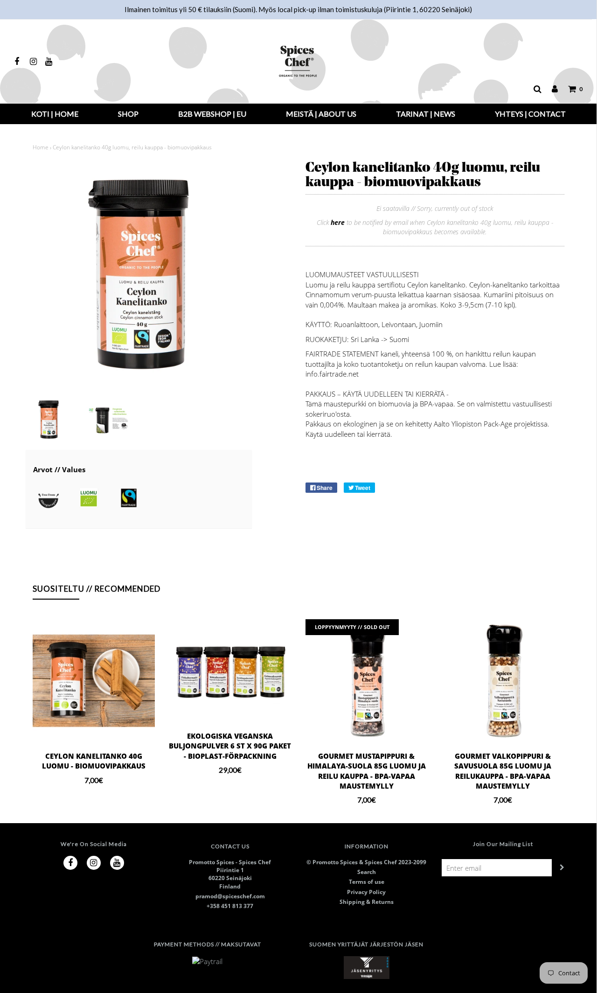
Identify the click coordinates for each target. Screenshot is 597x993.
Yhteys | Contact (530, 113)
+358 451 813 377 (230, 906)
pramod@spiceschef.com (230, 896)
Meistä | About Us (321, 113)
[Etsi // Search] (532, 89)
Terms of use (366, 882)
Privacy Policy (366, 892)
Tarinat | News (425, 113)
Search (366, 872)
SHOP (128, 113)
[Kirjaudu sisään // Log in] (550, 89)
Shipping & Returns (367, 902)
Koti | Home (54, 113)
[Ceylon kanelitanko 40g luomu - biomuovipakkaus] (94, 680)
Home (41, 147)
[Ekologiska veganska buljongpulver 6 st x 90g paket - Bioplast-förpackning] (230, 670)
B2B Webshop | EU (212, 113)
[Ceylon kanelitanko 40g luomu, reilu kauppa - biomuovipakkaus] (49, 420)
